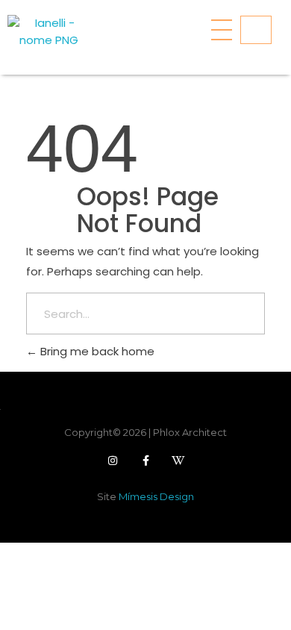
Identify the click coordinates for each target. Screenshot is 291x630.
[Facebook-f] (145, 460)
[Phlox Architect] (48, 33)
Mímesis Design (156, 496)
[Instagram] (112, 460)
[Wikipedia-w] (178, 460)
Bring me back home (95, 351)
